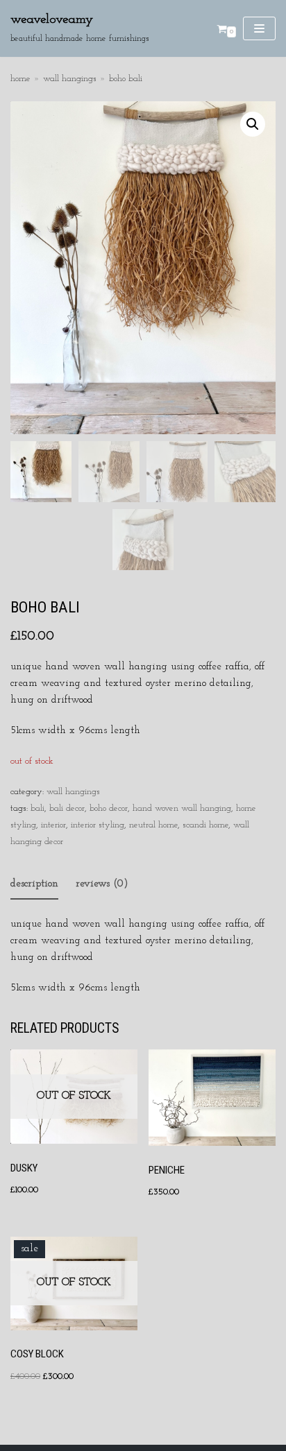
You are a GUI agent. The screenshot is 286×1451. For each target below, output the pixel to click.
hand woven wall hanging (182, 808)
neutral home (153, 825)
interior (53, 825)
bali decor (67, 808)
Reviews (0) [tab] (102, 884)
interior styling (97, 825)
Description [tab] (34, 884)
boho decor (109, 808)
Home (20, 78)
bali (37, 808)
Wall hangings (69, 78)
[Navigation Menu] (259, 28)
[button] (252, 124)
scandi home (205, 825)
